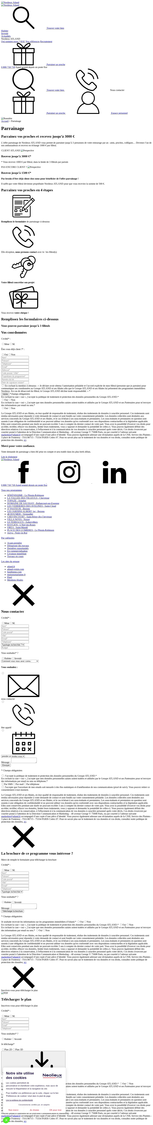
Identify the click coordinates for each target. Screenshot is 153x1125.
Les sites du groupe (10, 561)
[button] (6, 1120)
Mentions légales (15, 580)
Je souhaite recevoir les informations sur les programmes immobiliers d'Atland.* (38, 921)
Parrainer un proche (55, 64)
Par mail (19, 784)
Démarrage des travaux (18, 545)
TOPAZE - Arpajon (16, 500)
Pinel (9, 577)
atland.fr (11, 566)
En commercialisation (17, 551)
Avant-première (14, 543)
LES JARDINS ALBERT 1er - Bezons (26, 511)
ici (25, 440)
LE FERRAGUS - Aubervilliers (22, 522)
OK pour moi (55, 1110)
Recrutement (46, 41)
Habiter (4, 31)
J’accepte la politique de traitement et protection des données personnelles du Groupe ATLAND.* (51, 776)
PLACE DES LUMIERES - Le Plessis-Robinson (30, 530)
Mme (6, 344)
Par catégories (7, 538)
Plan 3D (19, 1049)
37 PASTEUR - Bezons (18, 508)
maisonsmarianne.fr (16, 574)
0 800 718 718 (8, 67)
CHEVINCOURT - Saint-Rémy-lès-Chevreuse (29, 516)
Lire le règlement (9, 457)
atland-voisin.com (15, 569)
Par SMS (8, 784)
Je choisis (34, 1110)
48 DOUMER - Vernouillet (20, 514)
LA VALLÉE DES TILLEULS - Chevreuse (28, 498)
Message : (6, 762)
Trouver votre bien (55, 28)
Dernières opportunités (18, 548)
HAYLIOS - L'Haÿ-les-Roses (21, 525)
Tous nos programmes (11, 490)
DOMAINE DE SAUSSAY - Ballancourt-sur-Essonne (33, 503)
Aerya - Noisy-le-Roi (17, 533)
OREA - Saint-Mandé (17, 527)
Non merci (13, 1110)
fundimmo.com (14, 572)
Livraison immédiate (16, 553)
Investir (4, 33)
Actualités (6, 36)
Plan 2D (8, 1049)
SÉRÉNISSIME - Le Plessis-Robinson (25, 495)
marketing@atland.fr (11, 434)
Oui (6, 354)
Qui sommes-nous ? (10, 41)
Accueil (5, 121)
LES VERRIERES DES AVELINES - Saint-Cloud (31, 506)
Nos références (33, 41)
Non (13, 354)
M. (13, 344)
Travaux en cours (15, 556)
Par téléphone (32, 784)
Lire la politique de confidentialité (19, 1100)
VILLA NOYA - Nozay (18, 519)
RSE (22, 41)
